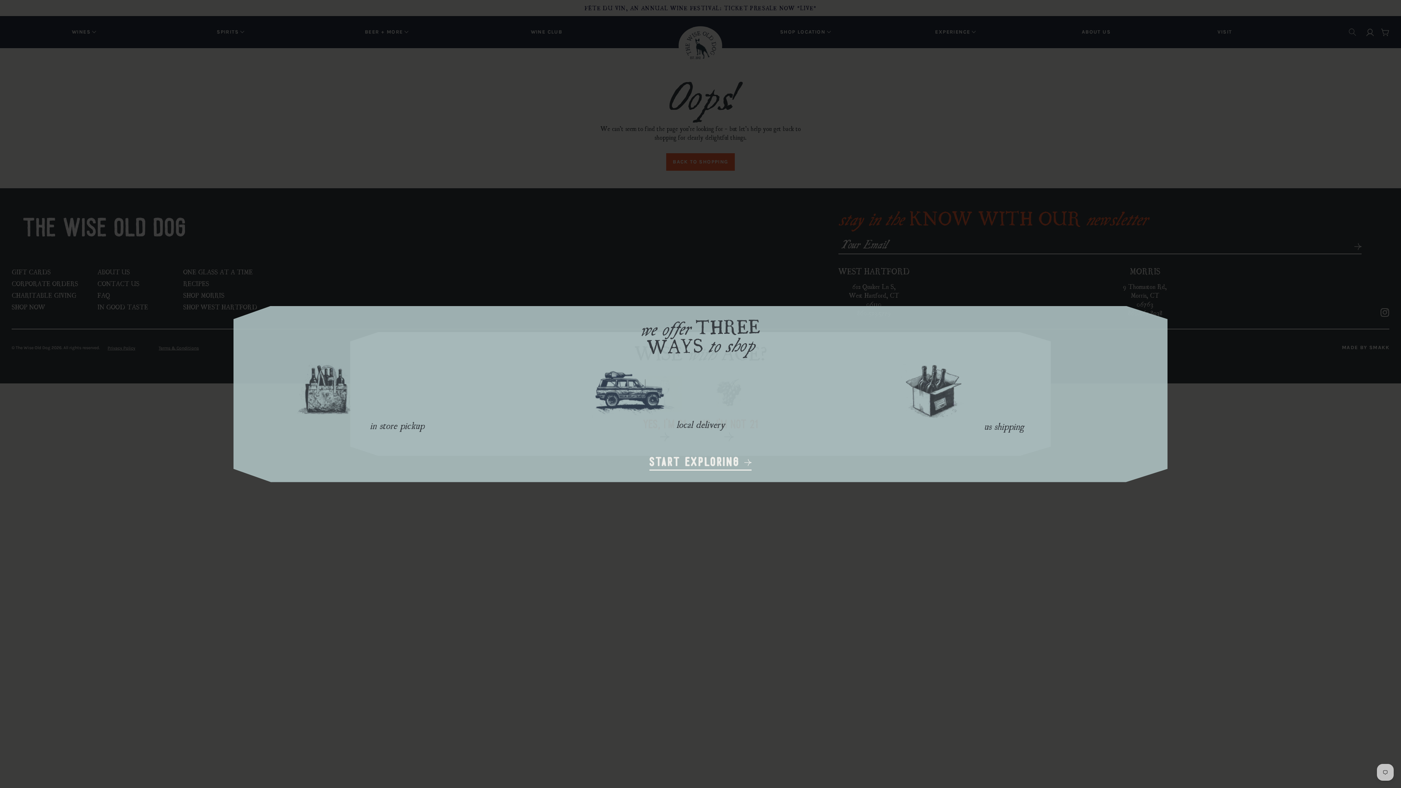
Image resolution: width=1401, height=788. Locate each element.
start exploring (696, 463)
